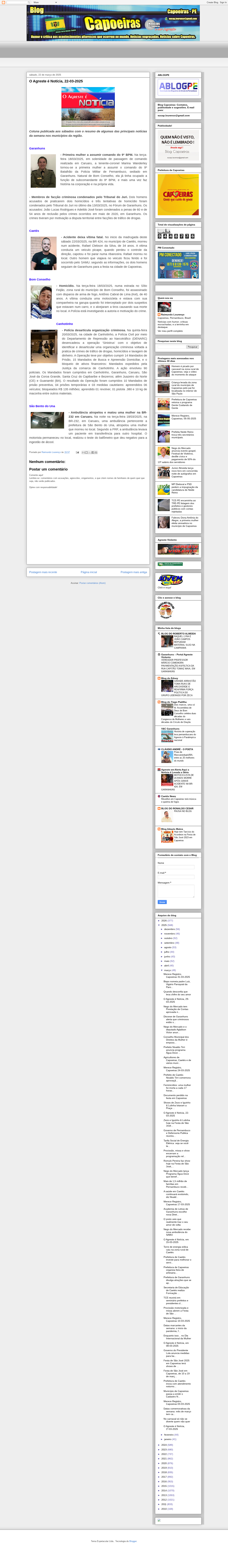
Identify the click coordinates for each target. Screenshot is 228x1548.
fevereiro (169, 1434)
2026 (164, 920)
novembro (170, 933)
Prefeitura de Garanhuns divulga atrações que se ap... (177, 1280)
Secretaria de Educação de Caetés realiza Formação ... (176, 1290)
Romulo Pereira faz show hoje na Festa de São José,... (177, 1163)
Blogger (133, 1541)
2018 (164, 1472)
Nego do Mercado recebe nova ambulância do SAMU (177, 1232)
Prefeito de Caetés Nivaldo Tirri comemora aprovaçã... (177, 1078)
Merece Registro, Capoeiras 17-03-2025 (177, 1203)
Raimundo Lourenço (172, 314)
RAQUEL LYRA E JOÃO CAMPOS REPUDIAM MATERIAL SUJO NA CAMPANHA (184, 642)
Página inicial (89, 572)
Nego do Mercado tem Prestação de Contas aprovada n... (176, 1009)
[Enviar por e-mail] (83, 452)
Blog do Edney (169, 678)
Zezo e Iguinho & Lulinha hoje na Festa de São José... (177, 1123)
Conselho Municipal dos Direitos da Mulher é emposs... (176, 1040)
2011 (164, 1504)
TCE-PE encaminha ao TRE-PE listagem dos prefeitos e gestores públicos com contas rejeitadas (184, 506)
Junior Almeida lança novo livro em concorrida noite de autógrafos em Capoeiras (185, 472)
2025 (164, 925)
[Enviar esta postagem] (77, 452)
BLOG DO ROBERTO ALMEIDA (178, 633)
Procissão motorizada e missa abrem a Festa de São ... (176, 1310)
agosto (168, 947)
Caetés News (168, 796)
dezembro (170, 929)
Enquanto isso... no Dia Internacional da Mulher (177, 1337)
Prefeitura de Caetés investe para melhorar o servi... (177, 1260)
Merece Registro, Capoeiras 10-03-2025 (177, 1319)
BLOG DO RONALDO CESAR (177, 808)
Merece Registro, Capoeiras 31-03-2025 (177, 975)
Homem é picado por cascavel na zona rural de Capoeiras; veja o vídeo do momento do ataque (185, 370)
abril (166, 965)
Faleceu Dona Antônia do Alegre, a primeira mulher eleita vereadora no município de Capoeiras (185, 521)
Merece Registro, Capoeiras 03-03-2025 (177, 1402)
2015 (164, 1486)
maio (167, 961)
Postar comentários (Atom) (92, 583)
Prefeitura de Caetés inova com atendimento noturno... (177, 1384)
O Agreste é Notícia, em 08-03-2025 (176, 1344)
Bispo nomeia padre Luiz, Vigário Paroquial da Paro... (177, 984)
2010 (164, 1509)
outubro (168, 938)
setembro (169, 942)
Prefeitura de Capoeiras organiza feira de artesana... (176, 1270)
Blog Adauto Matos (172, 829)
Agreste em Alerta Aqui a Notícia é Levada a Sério (175, 771)
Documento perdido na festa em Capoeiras (176, 1096)
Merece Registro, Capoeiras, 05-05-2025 (184, 417)
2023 (164, 1449)
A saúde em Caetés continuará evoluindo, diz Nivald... (176, 1194)
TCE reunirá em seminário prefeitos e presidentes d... (176, 1300)
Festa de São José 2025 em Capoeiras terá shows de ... (176, 1363)
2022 (164, 1454)
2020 (164, 1463)
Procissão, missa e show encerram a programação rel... (177, 1153)
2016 (164, 1481)
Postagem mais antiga (134, 572)
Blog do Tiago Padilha (174, 702)
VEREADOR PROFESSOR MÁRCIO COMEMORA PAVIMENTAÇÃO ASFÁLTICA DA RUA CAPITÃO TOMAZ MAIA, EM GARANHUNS (178, 666)
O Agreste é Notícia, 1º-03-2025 (174, 1427)
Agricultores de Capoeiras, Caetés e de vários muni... (177, 1060)
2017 (164, 1476)
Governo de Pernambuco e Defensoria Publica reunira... (177, 1133)
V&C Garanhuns (170, 728)
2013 (164, 1495)
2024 (164, 1445)
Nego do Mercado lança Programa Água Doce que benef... (176, 1174)
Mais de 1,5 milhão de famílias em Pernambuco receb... (176, 1184)
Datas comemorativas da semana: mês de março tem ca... (177, 1411)
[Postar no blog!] (86, 452)
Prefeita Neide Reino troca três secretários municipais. (183, 435)
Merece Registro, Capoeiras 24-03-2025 (177, 1069)
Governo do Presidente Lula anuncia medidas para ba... (176, 1353)
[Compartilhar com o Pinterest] (96, 452)
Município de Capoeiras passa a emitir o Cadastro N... (176, 1394)
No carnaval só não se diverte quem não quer (177, 1420)
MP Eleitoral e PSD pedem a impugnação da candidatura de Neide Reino (185, 488)
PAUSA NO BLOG (183, 811)
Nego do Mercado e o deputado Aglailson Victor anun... (175, 1029)
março (168, 970)
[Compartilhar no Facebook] (92, 452)
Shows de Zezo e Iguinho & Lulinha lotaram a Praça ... (177, 1105)
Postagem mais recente (43, 572)
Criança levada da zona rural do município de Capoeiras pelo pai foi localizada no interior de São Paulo (184, 388)
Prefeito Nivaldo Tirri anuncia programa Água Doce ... (174, 1050)
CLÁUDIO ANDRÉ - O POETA (177, 749)
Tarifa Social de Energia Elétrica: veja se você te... (176, 1143)
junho (167, 956)
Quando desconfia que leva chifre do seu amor (177, 993)
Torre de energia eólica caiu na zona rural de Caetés (176, 1249)
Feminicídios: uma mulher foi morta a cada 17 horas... (177, 1088)
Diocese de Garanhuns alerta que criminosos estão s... (176, 1019)
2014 (164, 1490)
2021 (164, 1458)
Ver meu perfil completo (170, 331)
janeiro (168, 1439)
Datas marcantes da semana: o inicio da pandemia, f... (175, 1328)
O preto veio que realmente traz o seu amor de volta (176, 1222)
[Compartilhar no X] (89, 452)
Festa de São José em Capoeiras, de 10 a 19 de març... (177, 1373)
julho (167, 951)
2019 (164, 1467)
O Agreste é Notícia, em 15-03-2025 (176, 1241)
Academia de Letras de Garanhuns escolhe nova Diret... (176, 1212)
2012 (164, 1499)
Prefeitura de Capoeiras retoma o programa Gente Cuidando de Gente (184, 403)
